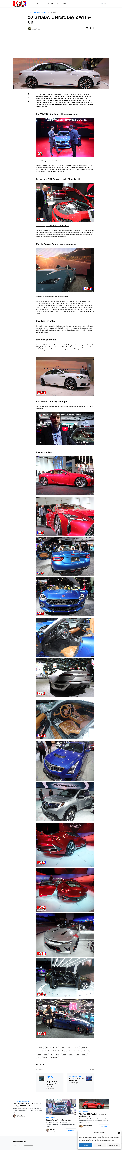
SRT (39, 1057)
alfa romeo (55, 1047)
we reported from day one (76, 94)
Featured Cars (49, 1077)
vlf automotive (54, 1057)
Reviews (79, 1076)
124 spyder (40, 1047)
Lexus (57, 1054)
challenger (84, 1047)
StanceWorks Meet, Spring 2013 (58, 1120)
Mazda (71, 1054)
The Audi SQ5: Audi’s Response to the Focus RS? (92, 1115)
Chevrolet (47, 1050)
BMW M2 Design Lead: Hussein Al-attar (48, 161)
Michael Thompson (87, 1125)
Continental (56, 1050)
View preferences (113, 1145)
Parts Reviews (73, 1076)
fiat (69, 1050)
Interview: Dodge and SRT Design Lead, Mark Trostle (52, 226)
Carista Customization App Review (76, 1079)
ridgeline (84, 1054)
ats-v (62, 1047)
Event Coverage (32, 12)
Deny (99, 1145)
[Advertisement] (61, 45)
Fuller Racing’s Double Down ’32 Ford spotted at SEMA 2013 (27, 1105)
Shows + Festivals (41, 12)
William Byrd (35, 28)
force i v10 (76, 1050)
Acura (47, 1047)
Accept (85, 1145)
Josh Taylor (19, 1115)
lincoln (64, 1054)
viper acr (45, 1057)
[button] (119, 1132)
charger (39, 1050)
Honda (45, 1054)
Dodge (63, 1050)
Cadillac (69, 1047)
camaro (77, 1047)
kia (51, 1054)
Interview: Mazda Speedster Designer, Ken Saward (52, 296)
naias (77, 1054)
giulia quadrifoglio (87, 1050)
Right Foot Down (19, 1141)
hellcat (39, 1054)
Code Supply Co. (29, 1145)
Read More (38, 1116)
